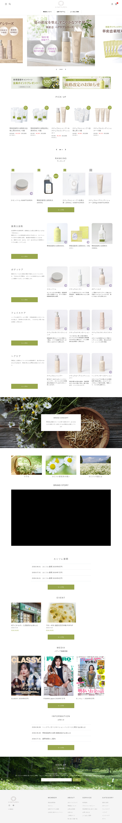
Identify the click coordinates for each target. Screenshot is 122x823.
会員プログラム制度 (53, 809)
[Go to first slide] (65, 69)
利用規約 (84, 802)
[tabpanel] (19, 124)
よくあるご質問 (74, 11)
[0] (116, 4)
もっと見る (61, 209)
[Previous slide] (56, 69)
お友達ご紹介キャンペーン (55, 812)
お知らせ (70, 812)
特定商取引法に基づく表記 (89, 809)
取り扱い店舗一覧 (73, 818)
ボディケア (105, 805)
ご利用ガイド (71, 815)
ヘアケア (104, 812)
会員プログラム (61, 11)
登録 (77, 779)
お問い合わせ (86, 812)
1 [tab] (60, 149)
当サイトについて (73, 802)
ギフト (104, 818)
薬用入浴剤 (105, 802)
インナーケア (106, 815)
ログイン (50, 805)
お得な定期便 (71, 809)
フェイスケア (106, 809)
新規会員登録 (51, 802)
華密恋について (47, 11)
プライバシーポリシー (88, 805)
